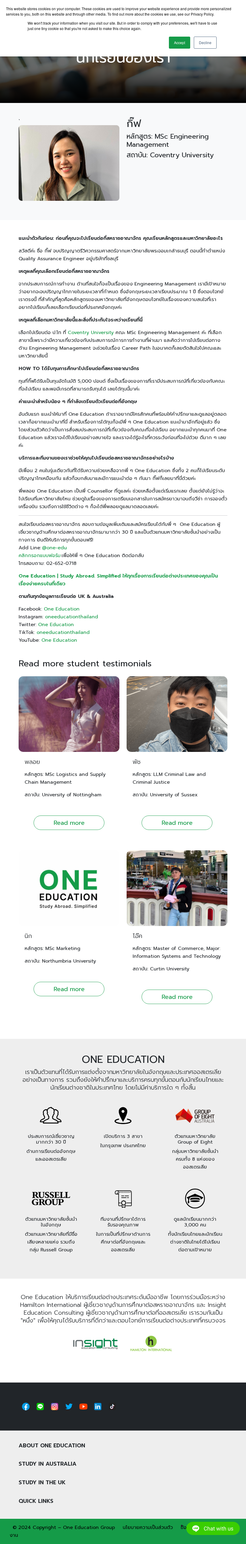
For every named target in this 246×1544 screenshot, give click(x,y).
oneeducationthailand (71, 616)
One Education (62, 609)
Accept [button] (179, 42)
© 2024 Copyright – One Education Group (64, 1527)
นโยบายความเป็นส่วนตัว (148, 1527)
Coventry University (91, 332)
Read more (69, 822)
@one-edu (54, 547)
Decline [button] (205, 42)
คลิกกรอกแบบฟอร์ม (40, 555)
